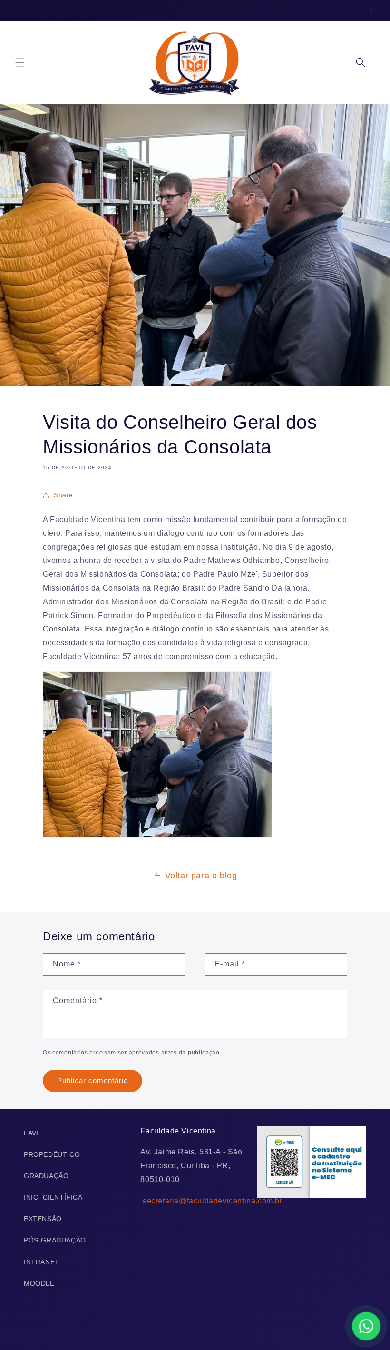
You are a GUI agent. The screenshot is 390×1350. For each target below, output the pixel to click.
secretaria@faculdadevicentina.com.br (213, 1201)
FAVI (31, 1133)
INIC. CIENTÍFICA (53, 1197)
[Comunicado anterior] (18, 10)
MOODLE (39, 1283)
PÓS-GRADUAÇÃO (55, 1240)
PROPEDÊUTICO (52, 1154)
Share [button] (63, 495)
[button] (20, 62)
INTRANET (41, 1262)
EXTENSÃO (43, 1218)
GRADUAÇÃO (46, 1176)
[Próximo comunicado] (371, 10)
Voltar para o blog (201, 875)
